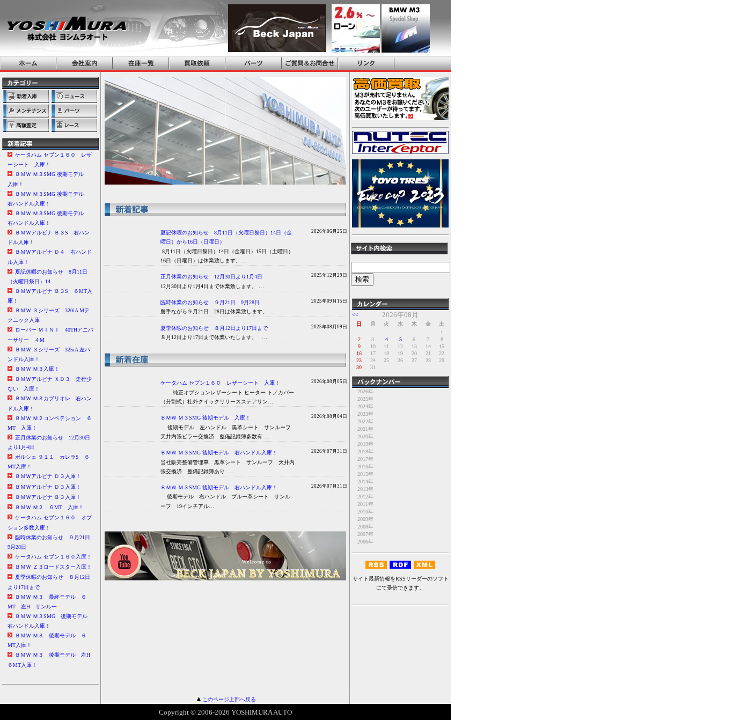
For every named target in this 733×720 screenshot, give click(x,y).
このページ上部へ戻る (229, 699)
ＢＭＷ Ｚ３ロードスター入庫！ (53, 567)
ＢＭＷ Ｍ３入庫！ (37, 369)
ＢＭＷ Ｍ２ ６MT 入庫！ (49, 507)
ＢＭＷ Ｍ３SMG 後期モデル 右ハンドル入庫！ (218, 452)
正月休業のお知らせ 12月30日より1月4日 (211, 277)
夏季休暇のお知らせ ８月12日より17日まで (214, 328)
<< (355, 315)
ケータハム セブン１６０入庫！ (53, 557)
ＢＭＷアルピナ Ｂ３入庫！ (48, 497)
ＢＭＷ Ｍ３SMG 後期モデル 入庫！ (205, 418)
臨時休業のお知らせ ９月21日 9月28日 (210, 302)
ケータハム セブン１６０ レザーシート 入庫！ (220, 383)
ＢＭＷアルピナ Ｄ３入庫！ (48, 476)
